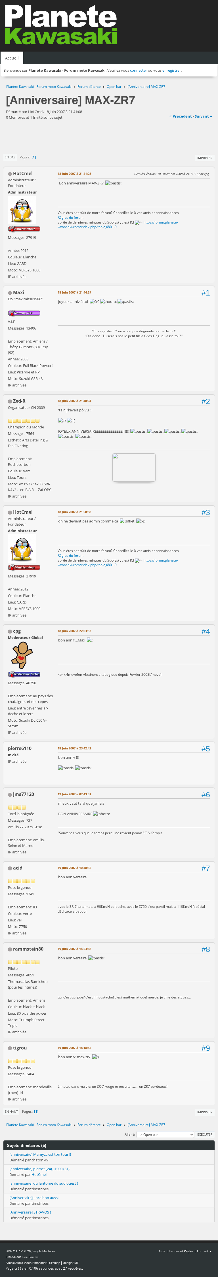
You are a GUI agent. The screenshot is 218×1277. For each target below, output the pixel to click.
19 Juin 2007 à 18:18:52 (74, 1048)
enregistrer (171, 70)
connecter (138, 70)
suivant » (203, 116)
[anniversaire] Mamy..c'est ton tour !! (40, 1154)
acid (17, 868)
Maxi (18, 292)
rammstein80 (28, 949)
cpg (17, 631)
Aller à (130, 1134)
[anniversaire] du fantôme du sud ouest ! (43, 1183)
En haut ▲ (204, 1251)
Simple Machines (44, 1251)
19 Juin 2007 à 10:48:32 (74, 868)
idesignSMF (71, 1263)
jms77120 (23, 794)
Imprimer (204, 158)
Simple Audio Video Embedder (26, 1263)
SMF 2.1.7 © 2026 (18, 1251)
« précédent (180, 116)
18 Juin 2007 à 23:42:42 (74, 748)
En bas (10, 157)
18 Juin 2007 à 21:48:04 (74, 401)
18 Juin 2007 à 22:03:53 (74, 631)
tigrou (20, 1048)
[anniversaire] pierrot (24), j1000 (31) (39, 1168)
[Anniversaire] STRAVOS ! (30, 1212)
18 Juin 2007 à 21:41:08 (74, 173)
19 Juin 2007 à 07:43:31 (74, 794)
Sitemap (54, 1263)
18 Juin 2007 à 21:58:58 (74, 512)
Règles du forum (70, 217)
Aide (162, 1251)
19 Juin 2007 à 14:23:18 (74, 949)
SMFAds (11, 1257)
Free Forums (30, 1257)
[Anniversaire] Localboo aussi (33, 1197)
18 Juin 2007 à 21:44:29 (74, 292)
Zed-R (19, 401)
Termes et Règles (181, 1251)
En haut (11, 1111)
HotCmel (23, 173)
